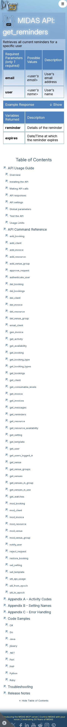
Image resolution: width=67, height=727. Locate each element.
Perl (12, 659)
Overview (15, 175)
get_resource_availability (24, 428)
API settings (16, 202)
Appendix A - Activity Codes (30, 599)
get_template (17, 441)
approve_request (19, 270)
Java (12, 639)
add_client (15, 243)
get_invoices (17, 400)
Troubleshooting (20, 687)
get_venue (15, 462)
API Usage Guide (21, 168)
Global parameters (20, 209)
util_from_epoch (19, 585)
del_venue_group (19, 318)
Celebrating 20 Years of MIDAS (37, 719)
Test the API (16, 216)
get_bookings (17, 373)
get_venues (16, 476)
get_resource (17, 421)
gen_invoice (16, 332)
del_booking (16, 284)
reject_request (18, 551)
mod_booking (17, 503)
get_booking (17, 352)
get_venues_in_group (21, 483)
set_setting (16, 565)
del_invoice (16, 304)
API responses (18, 195)
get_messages (18, 407)
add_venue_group (20, 263)
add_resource (18, 256)
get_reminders (18, 414)
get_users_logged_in (21, 455)
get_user (15, 448)
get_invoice (16, 393)
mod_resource (18, 524)
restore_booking (19, 558)
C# (11, 625)
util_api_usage (18, 579)
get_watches (17, 496)
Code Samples (19, 618)
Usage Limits (17, 223)
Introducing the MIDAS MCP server (20, 717)
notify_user (16, 544)
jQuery (13, 646)
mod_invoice (17, 517)
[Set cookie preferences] (7, 719)
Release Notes (19, 693)
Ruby (12, 680)
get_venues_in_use (20, 489)
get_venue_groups (20, 469)
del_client (15, 298)
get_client (15, 380)
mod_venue (16, 531)
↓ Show (56, 105)
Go (11, 632)
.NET (12, 652)
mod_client (16, 510)
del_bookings (17, 291)
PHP (12, 666)
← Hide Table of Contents (33, 700)
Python (13, 673)
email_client (16, 325)
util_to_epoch (17, 592)
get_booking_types (20, 366)
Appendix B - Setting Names (29, 606)
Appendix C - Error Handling (29, 612)
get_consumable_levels (23, 387)
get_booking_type (20, 359)
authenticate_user (20, 277)
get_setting (16, 435)
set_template (17, 572)
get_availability (18, 346)
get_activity (16, 339)
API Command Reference (27, 229)
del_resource (17, 311)
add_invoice (16, 250)
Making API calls (19, 188)
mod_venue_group (20, 537)
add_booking (17, 236)
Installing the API (19, 181)
